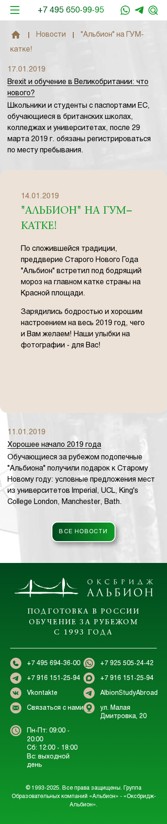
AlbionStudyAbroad (129, 693)
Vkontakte (42, 693)
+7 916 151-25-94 (139, 10)
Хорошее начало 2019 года (54, 444)
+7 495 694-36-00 (53, 664)
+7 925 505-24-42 (127, 664)
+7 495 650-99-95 (71, 10)
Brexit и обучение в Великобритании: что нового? (77, 87)
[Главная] (15, 34)
